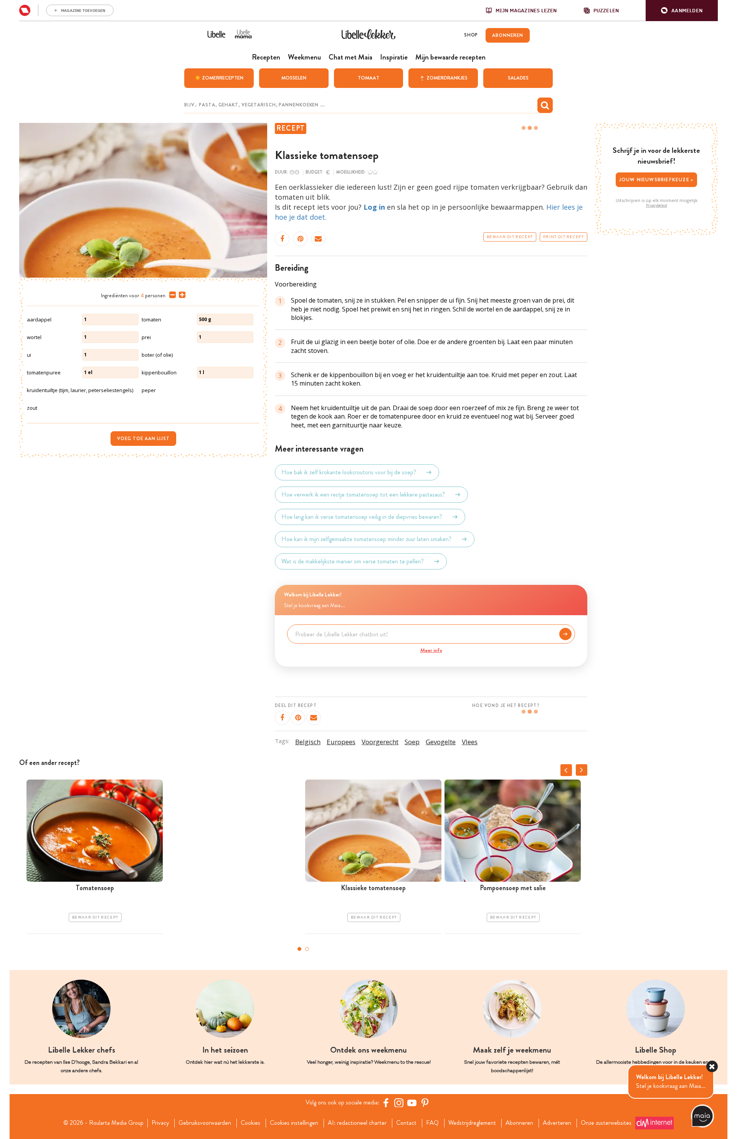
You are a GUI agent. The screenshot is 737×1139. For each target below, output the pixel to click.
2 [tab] (307, 949)
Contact (406, 1123)
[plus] (180, 295)
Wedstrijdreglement (472, 1123)
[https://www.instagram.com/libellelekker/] (398, 1102)
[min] (171, 295)
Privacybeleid (656, 205)
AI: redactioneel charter (357, 1123)
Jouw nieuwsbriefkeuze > (656, 179)
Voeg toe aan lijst (143, 438)
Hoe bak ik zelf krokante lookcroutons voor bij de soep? (348, 472)
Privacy (160, 1123)
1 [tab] (299, 949)
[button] (682, 10)
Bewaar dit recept (510, 237)
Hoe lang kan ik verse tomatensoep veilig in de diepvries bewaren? (361, 516)
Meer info (431, 650)
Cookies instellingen (294, 1123)
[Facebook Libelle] (385, 1102)
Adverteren (557, 1123)
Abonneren (519, 1123)
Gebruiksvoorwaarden (204, 1123)
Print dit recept (563, 237)
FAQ (432, 1123)
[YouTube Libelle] (411, 1102)
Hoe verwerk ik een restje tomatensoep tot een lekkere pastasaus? (363, 494)
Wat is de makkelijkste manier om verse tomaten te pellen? (352, 561)
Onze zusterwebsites (606, 1123)
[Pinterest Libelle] (425, 1102)
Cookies (250, 1123)
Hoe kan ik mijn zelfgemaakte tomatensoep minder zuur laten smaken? (366, 539)
